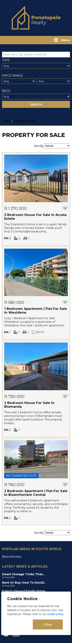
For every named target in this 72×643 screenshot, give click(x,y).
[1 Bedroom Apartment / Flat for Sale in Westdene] (36, 272)
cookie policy (55, 614)
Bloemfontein (11, 556)
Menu (65, 40)
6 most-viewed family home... (25, 591)
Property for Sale (24, 121)
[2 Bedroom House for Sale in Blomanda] (36, 366)
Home (7, 121)
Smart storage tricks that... (23, 574)
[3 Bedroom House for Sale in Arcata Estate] (36, 178)
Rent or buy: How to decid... (24, 582)
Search (36, 104)
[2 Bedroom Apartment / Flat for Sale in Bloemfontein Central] (36, 459)
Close (48, 624)
